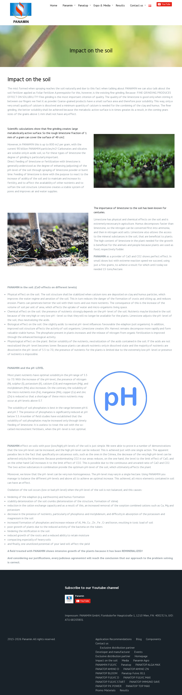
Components (153, 639)
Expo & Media (101, 5)
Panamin (68, 5)
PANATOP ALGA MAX (147, 664)
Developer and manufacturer (112, 652)
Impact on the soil (106, 660)
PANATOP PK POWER (108, 686)
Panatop (83, 5)
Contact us (136, 5)
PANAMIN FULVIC (106, 664)
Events (138, 652)
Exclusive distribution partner (117, 647)
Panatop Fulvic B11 (133, 673)
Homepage (141, 656)
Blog (139, 639)
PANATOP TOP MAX (138, 686)
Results (120, 5)
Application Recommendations (113, 639)
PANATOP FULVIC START (110, 681)
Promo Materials (105, 690)
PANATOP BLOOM (106, 673)
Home (53, 5)
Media (125, 660)
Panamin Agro (141, 660)
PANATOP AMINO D (107, 669)
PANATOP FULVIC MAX (137, 677)
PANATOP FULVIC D (107, 677)
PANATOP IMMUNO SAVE (144, 681)
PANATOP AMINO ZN (136, 669)
